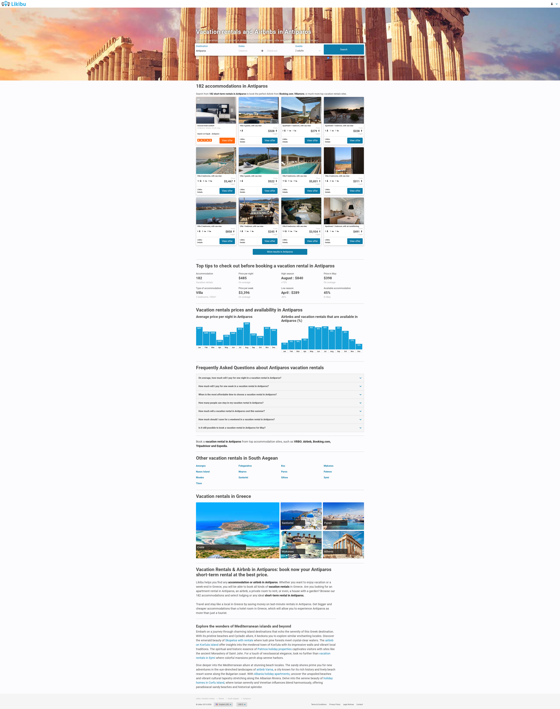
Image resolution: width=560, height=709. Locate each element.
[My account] (554, 4)
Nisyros (242, 471)
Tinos (199, 483)
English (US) (224, 704)
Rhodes (200, 477)
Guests (298, 46)
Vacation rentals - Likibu (13, 3)
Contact (360, 704)
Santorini (243, 477)
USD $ (240, 704)
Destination (202, 46)
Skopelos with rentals (239, 640)
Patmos (328, 471)
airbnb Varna (265, 669)
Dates (242, 46)
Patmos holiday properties (275, 649)
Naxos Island (203, 471)
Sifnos (284, 477)
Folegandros (245, 465)
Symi (326, 477)
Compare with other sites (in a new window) (346, 58)
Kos (283, 465)
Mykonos (328, 465)
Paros (284, 471)
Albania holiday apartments (272, 674)
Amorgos (201, 465)
